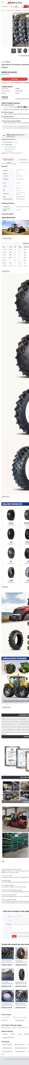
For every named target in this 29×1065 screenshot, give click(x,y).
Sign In (3, 153)
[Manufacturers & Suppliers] (14, 2)
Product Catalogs (22, 1017)
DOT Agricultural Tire (20, 1051)
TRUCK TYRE (4, 1020)
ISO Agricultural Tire (7, 1048)
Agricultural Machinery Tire (21, 1048)
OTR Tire (13, 1034)
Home (2, 10)
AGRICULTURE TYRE (19, 1020)
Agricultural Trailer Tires (8, 1037)
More (2, 1054)
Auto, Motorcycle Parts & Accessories (13, 10)
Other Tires (5, 1034)
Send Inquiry (14, 79)
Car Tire (19, 1034)
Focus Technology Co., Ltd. (18, 1059)
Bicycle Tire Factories (20, 1044)
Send (14, 936)
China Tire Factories (7, 1044)
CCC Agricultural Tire (7, 1051)
